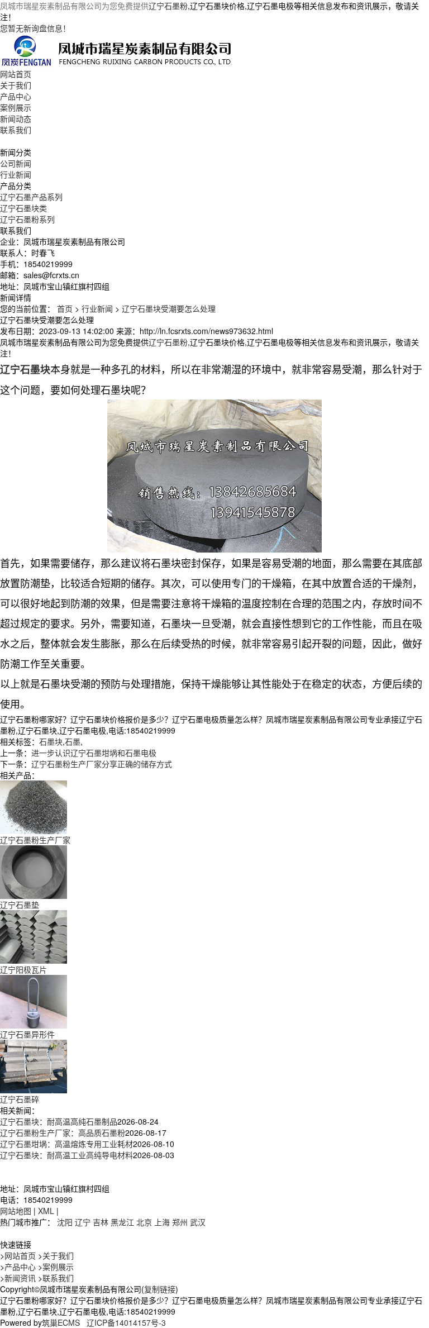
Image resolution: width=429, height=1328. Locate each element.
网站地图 (15, 1210)
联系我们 (15, 129)
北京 (144, 1221)
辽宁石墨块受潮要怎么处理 (169, 308)
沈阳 (65, 1221)
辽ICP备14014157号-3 (126, 1322)
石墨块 (51, 741)
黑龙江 (122, 1221)
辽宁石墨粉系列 (27, 219)
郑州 (180, 1221)
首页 (65, 308)
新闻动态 (15, 118)
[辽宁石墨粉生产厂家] (33, 806)
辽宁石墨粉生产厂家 (35, 839)
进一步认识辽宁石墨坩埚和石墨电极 (93, 752)
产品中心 (15, 96)
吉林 (100, 1221)
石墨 (72, 741)
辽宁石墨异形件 (27, 1034)
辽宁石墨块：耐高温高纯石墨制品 (58, 1121)
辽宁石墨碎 (19, 1099)
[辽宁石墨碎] (33, 1065)
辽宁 (82, 1221)
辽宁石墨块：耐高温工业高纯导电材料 (66, 1154)
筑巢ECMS (61, 1322)
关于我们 (15, 85)
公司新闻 (15, 163)
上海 (162, 1221)
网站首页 (15, 73)
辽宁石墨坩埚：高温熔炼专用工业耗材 (66, 1143)
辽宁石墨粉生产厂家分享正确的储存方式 (101, 763)
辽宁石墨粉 (168, 5)
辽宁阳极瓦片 (23, 969)
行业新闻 (15, 174)
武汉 (198, 1221)
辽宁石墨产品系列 (31, 196)
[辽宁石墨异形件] (33, 1000)
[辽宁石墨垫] (33, 871)
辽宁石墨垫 (19, 904)
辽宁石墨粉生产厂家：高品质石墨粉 (62, 1132)
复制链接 (159, 1288)
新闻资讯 (20, 1277)
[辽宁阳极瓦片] (33, 935)
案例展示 (15, 107)
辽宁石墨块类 (23, 207)
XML (46, 1210)
